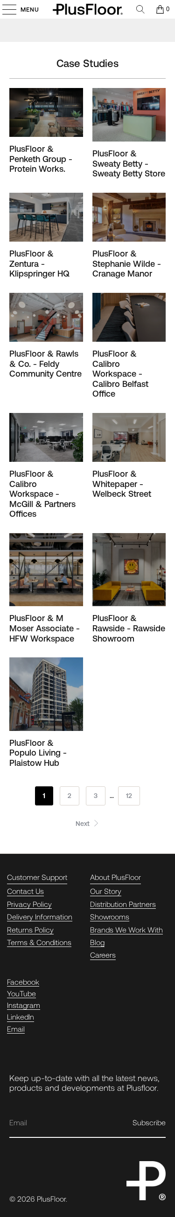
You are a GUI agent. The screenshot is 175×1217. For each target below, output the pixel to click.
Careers (103, 954)
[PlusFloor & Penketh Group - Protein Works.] (46, 112)
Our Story (105, 890)
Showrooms (109, 916)
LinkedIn (20, 1016)
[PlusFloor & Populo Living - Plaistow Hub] (46, 694)
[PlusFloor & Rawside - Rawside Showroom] (129, 570)
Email (16, 1028)
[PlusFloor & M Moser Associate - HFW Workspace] (46, 570)
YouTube (21, 993)
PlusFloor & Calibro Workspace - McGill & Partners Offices (42, 494)
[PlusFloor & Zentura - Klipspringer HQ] (46, 217)
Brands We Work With (126, 929)
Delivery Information (39, 916)
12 (129, 795)
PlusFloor (51, 1198)
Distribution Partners (123, 903)
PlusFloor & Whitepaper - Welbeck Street (121, 484)
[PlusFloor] (88, 9)
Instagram (23, 1005)
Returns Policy (30, 929)
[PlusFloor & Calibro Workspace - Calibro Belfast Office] (129, 317)
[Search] (140, 9)
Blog (97, 942)
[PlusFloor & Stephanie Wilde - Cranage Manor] (129, 217)
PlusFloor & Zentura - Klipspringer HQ (39, 263)
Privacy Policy (29, 903)
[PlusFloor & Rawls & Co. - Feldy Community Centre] (46, 317)
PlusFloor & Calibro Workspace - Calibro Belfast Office (120, 374)
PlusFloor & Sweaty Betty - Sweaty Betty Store (128, 163)
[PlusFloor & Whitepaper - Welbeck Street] (129, 437)
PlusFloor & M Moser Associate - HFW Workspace (44, 628)
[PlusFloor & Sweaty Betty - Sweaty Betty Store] (129, 115)
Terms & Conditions (39, 942)
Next (83, 823)
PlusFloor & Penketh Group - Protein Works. (40, 159)
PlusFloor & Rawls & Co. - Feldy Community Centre (45, 364)
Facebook (23, 981)
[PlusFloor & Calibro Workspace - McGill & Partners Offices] (46, 437)
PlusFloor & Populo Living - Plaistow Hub (38, 753)
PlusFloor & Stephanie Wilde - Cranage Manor (126, 263)
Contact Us (25, 890)
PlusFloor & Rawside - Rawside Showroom (128, 628)
